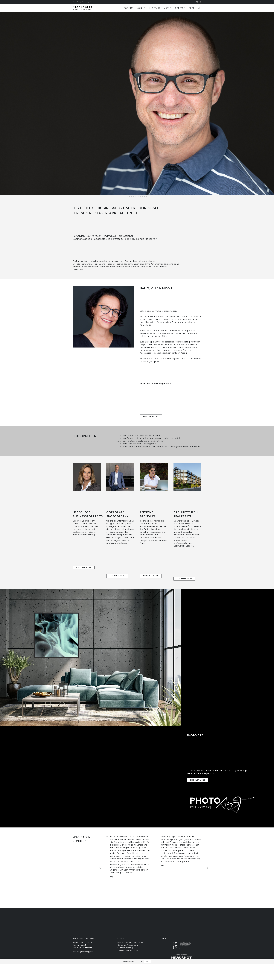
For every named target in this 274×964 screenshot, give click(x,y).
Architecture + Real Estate (128, 950)
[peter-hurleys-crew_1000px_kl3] (181, 957)
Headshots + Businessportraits (130, 942)
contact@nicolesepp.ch (83, 951)
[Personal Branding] (154, 477)
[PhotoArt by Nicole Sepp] (222, 805)
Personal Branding (125, 948)
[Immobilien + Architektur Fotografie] (187, 477)
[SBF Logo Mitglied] (181, 946)
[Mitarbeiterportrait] (120, 477)
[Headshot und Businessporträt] (87, 477)
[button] (199, 8)
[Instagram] (200, 2)
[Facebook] (197, 2)
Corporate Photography (128, 945)
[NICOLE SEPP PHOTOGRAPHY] (83, 8)
